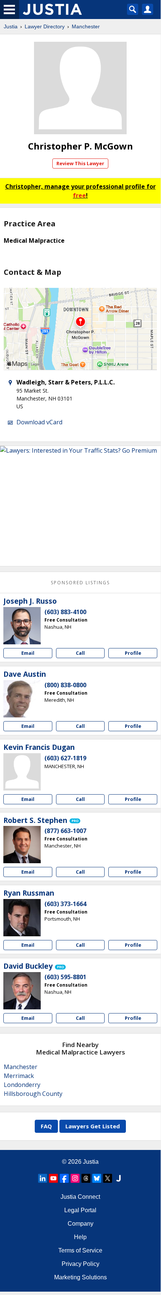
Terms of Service (80, 1250)
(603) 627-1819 (65, 758)
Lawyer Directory (45, 26)
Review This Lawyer (80, 163)
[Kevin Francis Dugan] (22, 771)
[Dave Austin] (22, 698)
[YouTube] (53, 1178)
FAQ (46, 1126)
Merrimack (19, 1076)
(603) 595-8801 (65, 977)
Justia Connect (80, 1197)
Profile (133, 653)
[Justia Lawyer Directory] (118, 1178)
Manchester (86, 26)
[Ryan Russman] (22, 917)
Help (80, 1237)
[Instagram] (75, 1178)
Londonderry (22, 1085)
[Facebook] (64, 1178)
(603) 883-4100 (65, 612)
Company (80, 1223)
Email (27, 653)
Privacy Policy (80, 1264)
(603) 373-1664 (65, 904)
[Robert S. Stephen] (22, 844)
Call (80, 653)
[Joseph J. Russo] (22, 625)
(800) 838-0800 (65, 685)
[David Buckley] (22, 990)
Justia (11, 26)
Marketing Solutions (80, 1277)
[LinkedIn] (42, 1178)
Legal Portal (80, 1210)
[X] (107, 1178)
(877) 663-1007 (65, 831)
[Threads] (85, 1178)
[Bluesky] (96, 1178)
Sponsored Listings (80, 582)
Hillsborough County (33, 1094)
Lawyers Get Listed (92, 1126)
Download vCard (39, 422)
